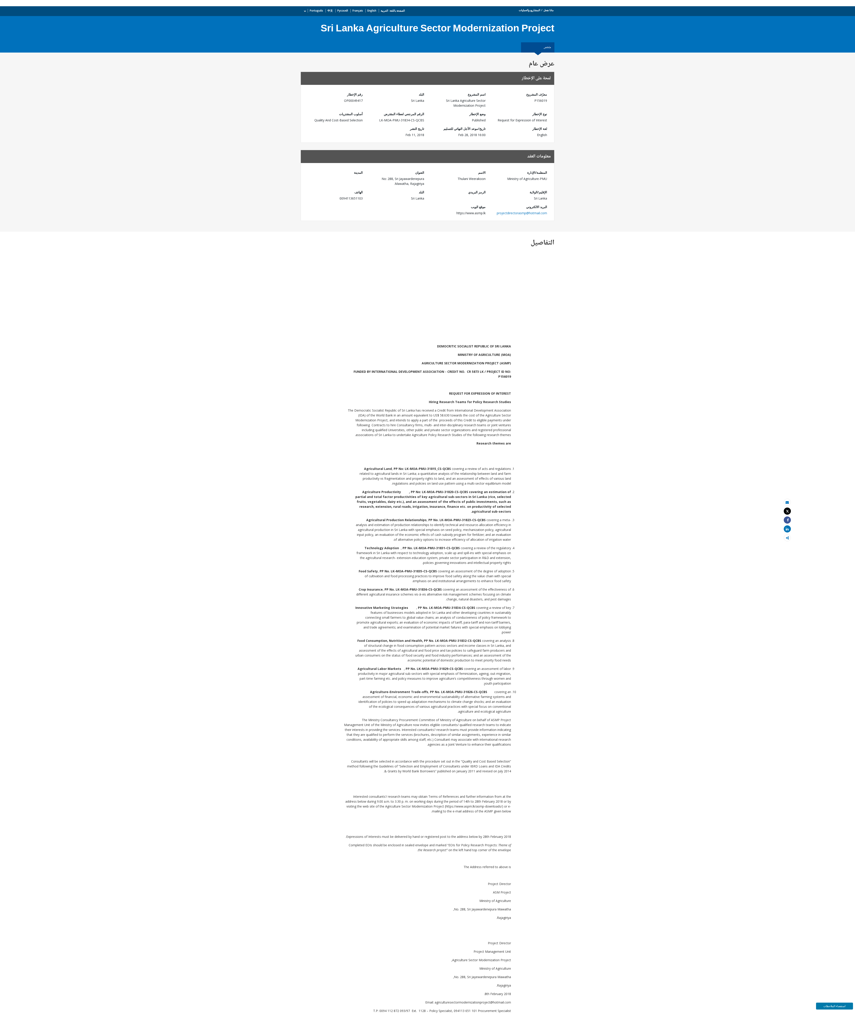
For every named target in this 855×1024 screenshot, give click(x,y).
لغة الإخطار (539, 128)
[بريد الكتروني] (787, 502)
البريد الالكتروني (536, 207)
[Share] (787, 520)
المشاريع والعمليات (529, 10)
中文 (330, 10)
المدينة (358, 172)
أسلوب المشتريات (351, 114)
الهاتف (358, 192)
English (371, 10)
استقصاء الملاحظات (834, 1006)
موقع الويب (478, 207)
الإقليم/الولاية (538, 192)
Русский (342, 10)
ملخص (547, 47)
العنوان (419, 172)
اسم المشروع (477, 94)
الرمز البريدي (477, 192)
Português (316, 10)
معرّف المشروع (536, 94)
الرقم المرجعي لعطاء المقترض (404, 114)
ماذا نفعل (549, 10)
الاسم (482, 172)
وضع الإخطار (477, 114)
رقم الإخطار (355, 94)
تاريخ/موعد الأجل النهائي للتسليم (465, 128)
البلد (421, 94)
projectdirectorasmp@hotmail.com (522, 213)
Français (357, 10)
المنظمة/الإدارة (537, 172)
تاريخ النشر (417, 128)
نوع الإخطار (539, 114)
